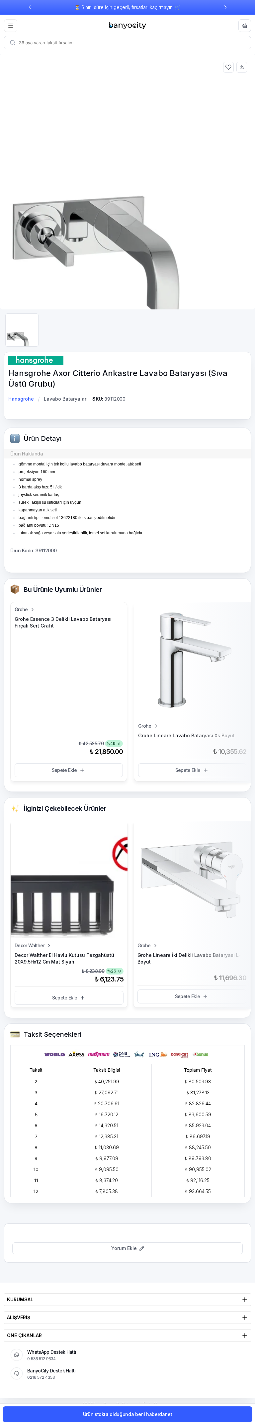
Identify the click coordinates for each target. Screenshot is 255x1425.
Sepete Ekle (64, 770)
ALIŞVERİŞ (18, 1317)
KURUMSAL (20, 1299)
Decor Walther (29, 945)
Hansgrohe (21, 399)
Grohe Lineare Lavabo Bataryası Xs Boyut (186, 735)
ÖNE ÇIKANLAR (24, 1335)
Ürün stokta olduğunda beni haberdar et (127, 1414)
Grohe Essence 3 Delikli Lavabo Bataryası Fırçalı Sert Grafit (63, 622)
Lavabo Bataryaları (66, 399)
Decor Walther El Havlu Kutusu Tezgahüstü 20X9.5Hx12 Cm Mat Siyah (64, 958)
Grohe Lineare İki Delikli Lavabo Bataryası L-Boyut (189, 958)
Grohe (21, 609)
